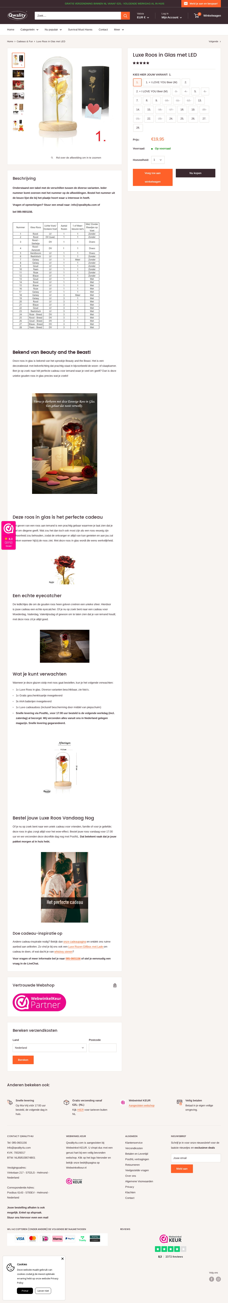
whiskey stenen (63, 951)
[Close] (62, 1258)
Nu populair (51, 29)
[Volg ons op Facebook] (211, 1279)
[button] (141, 62)
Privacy (129, 1186)
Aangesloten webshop (141, 1105)
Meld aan (182, 1168)
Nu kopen (195, 173)
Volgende (213, 41)
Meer (117, 29)
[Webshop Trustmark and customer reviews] (74, 1181)
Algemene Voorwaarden (139, 1181)
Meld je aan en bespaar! (204, 3)
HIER (80, 1109)
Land (16, 1039)
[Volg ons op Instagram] (218, 1279)
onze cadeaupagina (74, 941)
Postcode (95, 1039)
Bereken (23, 1059)
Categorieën (27, 29)
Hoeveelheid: (141, 159)
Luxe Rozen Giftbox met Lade (86, 946)
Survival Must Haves (80, 29)
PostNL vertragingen (137, 1159)
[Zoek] (125, 16)
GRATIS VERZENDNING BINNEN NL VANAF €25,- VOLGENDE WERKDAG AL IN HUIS (114, 3)
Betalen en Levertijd (136, 1153)
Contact (103, 29)
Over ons (130, 1175)
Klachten (130, 1192)
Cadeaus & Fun (25, 41)
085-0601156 (73, 958)
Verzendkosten (134, 1148)
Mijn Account (170, 17)
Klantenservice (133, 1142)
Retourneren (132, 1164)
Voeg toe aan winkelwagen (153, 177)
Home (10, 29)
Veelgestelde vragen (137, 1170)
